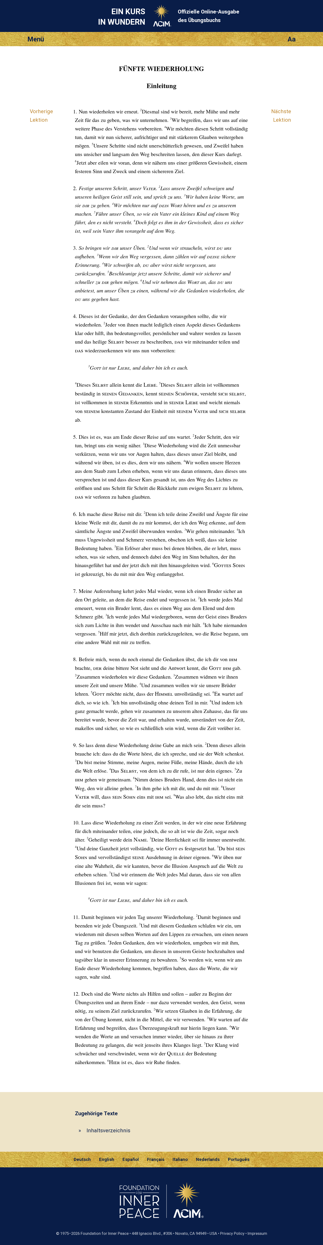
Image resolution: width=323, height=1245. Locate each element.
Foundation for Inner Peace (105, 1233)
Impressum (257, 1233)
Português (238, 1159)
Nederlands (208, 1159)
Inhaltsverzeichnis (108, 1130)
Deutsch (82, 1159)
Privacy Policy (232, 1233)
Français (155, 1159)
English (106, 1159)
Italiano (180, 1159)
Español (130, 1159)
